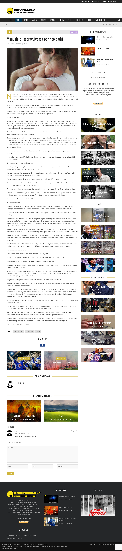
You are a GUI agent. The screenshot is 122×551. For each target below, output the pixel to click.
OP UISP (5, 50)
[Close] (3, 3)
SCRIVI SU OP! (7, 13)
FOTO (4, 58)
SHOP (4, 66)
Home (4, 31)
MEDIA (4, 54)
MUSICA (5, 42)
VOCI (4, 35)
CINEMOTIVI (6, 62)
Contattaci (6, 17)
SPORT (5, 46)
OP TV (4, 38)
